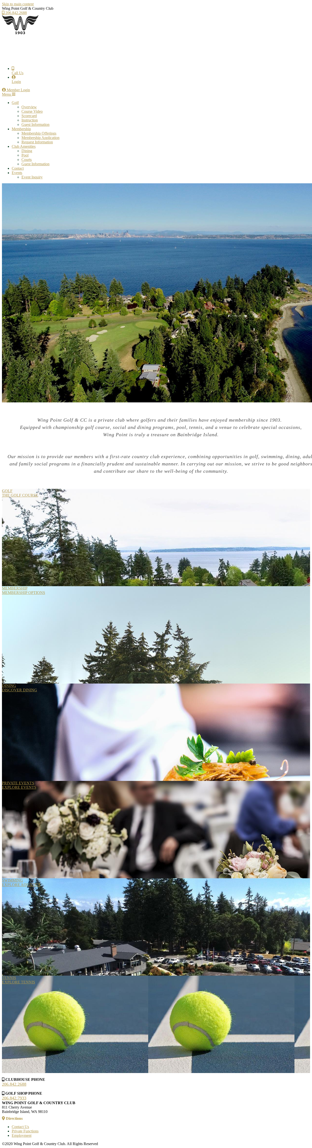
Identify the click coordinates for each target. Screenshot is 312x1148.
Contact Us (20, 1127)
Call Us (17, 73)
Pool (25, 155)
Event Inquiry (32, 177)
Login (16, 82)
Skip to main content (18, 4)
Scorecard (29, 116)
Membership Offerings (38, 133)
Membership (21, 129)
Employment (21, 1135)
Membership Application (40, 138)
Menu (7, 94)
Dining (26, 151)
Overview (29, 107)
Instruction (29, 120)
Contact (18, 168)
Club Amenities (24, 146)
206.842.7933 (14, 1098)
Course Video (32, 111)
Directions (14, 1118)
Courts (26, 159)
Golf (15, 103)
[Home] (20, 33)
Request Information (37, 142)
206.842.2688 (15, 13)
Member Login (18, 90)
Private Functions (25, 1131)
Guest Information (35, 124)
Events (17, 173)
